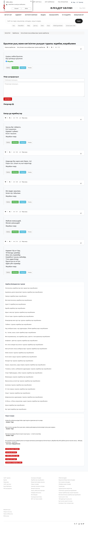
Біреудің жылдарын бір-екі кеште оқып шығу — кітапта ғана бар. (23, 434)
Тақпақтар (61, 486)
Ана (14, 25)
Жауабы (10, 61)
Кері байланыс (49, 2)
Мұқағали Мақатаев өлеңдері (67, 480)
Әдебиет (18, 15)
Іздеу (79, 21)
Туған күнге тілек (70, 25)
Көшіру (30, 67)
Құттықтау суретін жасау (65, 501)
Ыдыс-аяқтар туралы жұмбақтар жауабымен (20, 312)
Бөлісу (8, 67)
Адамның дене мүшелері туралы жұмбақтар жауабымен (24, 292)
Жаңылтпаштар (35, 488)
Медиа (43, 15)
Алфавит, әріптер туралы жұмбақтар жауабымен (21, 340)
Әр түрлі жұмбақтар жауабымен (15, 409)
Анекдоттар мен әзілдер (38, 486)
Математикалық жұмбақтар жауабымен (18, 300)
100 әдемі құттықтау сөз (65, 499)
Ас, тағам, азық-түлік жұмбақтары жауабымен (20, 332)
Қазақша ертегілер (36, 497)
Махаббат (21, 25)
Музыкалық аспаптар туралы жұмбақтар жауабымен (22, 381)
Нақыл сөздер (35, 484)
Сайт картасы (36, 2)
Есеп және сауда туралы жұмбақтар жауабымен (21, 357)
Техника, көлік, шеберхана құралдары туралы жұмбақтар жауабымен (28, 369)
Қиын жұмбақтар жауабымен (14, 405)
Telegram (23, 67)
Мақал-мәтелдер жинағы (38, 482)
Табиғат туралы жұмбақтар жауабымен (18, 324)
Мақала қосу (7, 509)
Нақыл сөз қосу (8, 511)
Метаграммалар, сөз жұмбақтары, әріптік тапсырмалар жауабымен (27, 336)
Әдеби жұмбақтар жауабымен (15, 308)
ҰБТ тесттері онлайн (36, 499)
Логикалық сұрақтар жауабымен (68, 490)
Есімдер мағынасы (36, 492)
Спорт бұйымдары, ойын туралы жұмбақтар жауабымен (23, 373)
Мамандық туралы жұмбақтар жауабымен (19, 377)
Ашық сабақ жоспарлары (38, 490)
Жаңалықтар (79, 15)
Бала (48, 25)
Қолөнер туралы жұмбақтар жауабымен (18, 385)
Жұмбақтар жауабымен (37, 480)
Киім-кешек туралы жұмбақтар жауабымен (19, 352)
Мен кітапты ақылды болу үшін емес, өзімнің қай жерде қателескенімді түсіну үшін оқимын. (30, 427)
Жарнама (6, 482)
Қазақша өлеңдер (36, 478)
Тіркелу (80, 2)
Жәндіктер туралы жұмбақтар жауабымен (19, 361)
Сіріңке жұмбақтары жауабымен (16, 296)
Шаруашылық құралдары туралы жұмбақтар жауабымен (24, 397)
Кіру (74, 2)
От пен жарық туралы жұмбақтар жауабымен (20, 389)
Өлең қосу (6, 516)
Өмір (28, 25)
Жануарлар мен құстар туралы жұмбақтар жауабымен (23, 320)
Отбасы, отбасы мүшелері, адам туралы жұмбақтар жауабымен (26, 401)
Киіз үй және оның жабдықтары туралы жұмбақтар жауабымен (26, 348)
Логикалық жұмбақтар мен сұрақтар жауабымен (21, 288)
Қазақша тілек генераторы (66, 503)
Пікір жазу (24, 118)
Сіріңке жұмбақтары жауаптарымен (68, 492)
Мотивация (34, 494)
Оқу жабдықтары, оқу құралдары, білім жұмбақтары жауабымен (26, 328)
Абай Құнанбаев (57, 25)
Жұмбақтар (16, 33)
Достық (35, 25)
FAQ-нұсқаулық (63, 2)
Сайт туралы (7, 478)
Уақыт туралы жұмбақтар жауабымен (17, 393)
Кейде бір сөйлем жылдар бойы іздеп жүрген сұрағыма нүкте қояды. (24, 420)
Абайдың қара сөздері (65, 484)
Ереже (5, 480)
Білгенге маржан (31, 15)
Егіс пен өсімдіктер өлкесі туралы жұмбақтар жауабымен (24, 344)
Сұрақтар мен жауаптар (65, 488)
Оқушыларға (54, 15)
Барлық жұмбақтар (10, 47)
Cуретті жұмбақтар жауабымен (15, 304)
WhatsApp (15, 67)
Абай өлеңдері (63, 478)
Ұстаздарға (66, 15)
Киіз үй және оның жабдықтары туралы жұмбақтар (35, 33)
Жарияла (8, 99)
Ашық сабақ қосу (8, 514)
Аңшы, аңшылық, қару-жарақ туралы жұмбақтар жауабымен (25, 365)
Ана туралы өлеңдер (64, 482)
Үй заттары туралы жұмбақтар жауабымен (19, 316)
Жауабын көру (11, 136)
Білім (42, 25)
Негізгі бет (8, 15)
